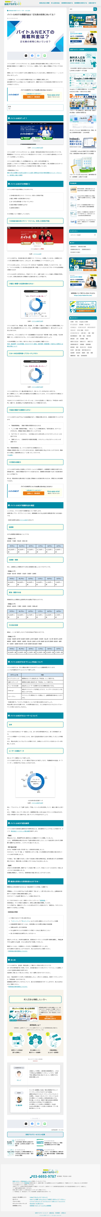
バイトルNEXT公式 (37, 148)
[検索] (95, 9)
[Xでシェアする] (26, 56)
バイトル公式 (37, 254)
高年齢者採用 (84, 355)
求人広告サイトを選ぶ (75, 252)
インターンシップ (82, 327)
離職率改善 (73, 355)
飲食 (78, 355)
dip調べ (10, 455)
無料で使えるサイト (86, 350)
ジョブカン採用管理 (46, 1205)
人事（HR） (83, 333)
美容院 (83, 352)
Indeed (31, 1197)
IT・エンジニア (74, 324)
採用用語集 (88, 344)
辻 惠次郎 (19, 1105)
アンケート (87, 324)
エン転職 (36, 1199)
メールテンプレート (75, 333)
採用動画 (82, 344)
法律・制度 (77, 350)
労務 (80, 335)
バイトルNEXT (24, 520)
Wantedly (32, 1203)
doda (31, 1199)
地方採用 (89, 335)
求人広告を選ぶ (55, 3)
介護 (89, 333)
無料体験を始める (50, 1017)
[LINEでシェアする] (44, 56)
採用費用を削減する (67, 3)
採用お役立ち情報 (44, 3)
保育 (93, 333)
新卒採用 (72, 347)
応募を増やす (92, 3)
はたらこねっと (43, 1199)
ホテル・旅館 (80, 330)
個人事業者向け (74, 335)
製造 (88, 352)
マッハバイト (62, 1201)
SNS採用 (81, 324)
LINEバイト (55, 1201)
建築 (87, 338)
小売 (77, 338)
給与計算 (78, 352)
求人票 (72, 350)
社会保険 (72, 352)
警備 (92, 352)
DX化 (76, 321)
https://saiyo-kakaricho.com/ (83, 295)
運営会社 (51, 1213)
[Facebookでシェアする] (32, 56)
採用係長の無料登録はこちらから (17, 951)
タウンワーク (38, 1201)
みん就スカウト (40, 1203)
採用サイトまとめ (74, 341)
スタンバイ (15, 921)
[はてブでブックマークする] (38, 56)
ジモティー (63, 1199)
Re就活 (49, 1199)
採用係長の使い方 (74, 344)
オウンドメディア (91, 327)
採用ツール (90, 341)
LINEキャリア (55, 1199)
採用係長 (42, 900)
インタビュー (73, 327)
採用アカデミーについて (41, 1213)
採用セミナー (83, 341)
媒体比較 (72, 338)
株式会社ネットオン (26, 1181)
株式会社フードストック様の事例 (20, 831)
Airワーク (37, 1205)
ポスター (87, 330)
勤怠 (84, 335)
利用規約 (57, 1213)
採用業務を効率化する (80, 3)
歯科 (77, 347)
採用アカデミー (16, 1181)
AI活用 (72, 321)
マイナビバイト (47, 1201)
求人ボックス (25, 921)
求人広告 (61, 1130)
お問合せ (63, 1213)
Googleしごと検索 (84, 321)
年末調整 (82, 338)
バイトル (32, 1201)
